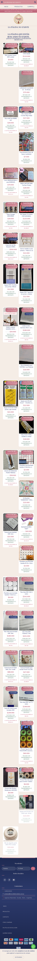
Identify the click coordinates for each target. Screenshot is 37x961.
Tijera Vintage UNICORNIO (11, 215)
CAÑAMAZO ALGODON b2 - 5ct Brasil (26, 89)
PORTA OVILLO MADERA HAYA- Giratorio (10, 328)
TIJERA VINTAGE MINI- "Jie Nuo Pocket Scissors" (26, 184)
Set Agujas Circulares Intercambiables (26, 215)
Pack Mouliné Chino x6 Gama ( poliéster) (26, 153)
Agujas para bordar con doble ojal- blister (26, 812)
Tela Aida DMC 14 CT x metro (26, 703)
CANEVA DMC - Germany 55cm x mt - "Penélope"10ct (26, 327)
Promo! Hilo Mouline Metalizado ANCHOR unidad (11, 789)
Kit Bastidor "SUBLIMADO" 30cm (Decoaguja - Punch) (26, 499)
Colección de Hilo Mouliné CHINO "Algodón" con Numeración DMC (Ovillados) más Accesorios (11, 246)
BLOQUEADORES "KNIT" (26, 528)
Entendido (18, 957)
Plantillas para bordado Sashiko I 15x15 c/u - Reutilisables (10, 594)
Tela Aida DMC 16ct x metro (26, 593)
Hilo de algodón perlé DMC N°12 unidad (10, 844)
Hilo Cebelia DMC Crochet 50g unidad (26, 114)
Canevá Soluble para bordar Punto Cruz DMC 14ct (26, 668)
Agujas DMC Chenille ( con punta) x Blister (10, 286)
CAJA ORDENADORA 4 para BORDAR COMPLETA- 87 (10, 181)
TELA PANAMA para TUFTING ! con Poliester (26, 366)
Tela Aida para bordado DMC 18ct (10, 632)
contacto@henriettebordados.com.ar (14, 894)
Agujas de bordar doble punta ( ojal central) (10, 408)
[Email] (13, 880)
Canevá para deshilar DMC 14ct (10, 533)
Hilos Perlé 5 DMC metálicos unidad (26, 435)
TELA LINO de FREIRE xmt (10, 119)
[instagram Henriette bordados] (4, 880)
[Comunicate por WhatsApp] (33, 946)
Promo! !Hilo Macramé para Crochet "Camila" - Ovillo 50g (26, 780)
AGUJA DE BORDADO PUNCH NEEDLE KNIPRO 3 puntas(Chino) (10, 472)
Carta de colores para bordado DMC (10, 709)
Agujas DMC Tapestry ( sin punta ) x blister (26, 293)
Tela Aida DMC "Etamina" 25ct (26, 632)
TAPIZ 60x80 (26, 54)
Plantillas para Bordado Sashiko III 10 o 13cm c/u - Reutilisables (26, 562)
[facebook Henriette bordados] (9, 880)
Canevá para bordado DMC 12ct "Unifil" (10, 668)
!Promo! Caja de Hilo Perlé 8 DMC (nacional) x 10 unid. (26, 750)
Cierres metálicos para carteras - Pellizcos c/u (26, 249)
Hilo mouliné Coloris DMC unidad (10, 56)
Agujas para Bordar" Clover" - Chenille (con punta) (26, 402)
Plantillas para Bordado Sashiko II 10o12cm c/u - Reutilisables (26, 466)
